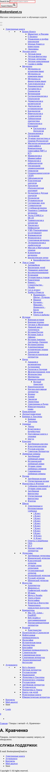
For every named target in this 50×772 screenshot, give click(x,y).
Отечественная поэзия (38, 481)
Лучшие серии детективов (35, 566)
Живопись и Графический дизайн (38, 589)
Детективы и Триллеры (33, 677)
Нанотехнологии (36, 387)
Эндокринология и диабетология (37, 243)
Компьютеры (28, 610)
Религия (26, 627)
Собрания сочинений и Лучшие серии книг (39, 487)
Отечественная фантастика (35, 497)
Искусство (27, 583)
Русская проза (28, 682)
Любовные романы (31, 454)
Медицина (27, 66)
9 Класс (37, 533)
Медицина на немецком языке (35, 75)
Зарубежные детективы (39, 555)
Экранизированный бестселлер (31, 661)
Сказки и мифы (35, 64)
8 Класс (37, 531)
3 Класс (37, 518)
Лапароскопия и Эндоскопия (35, 134)
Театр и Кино (34, 598)
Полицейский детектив (39, 575)
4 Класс (37, 521)
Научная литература (31, 670)
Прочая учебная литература (35, 549)
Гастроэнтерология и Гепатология (38, 97)
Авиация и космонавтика (34, 363)
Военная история (36, 319)
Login (8, 709)
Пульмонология (35, 200)
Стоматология (34, 205)
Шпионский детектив (38, 580)
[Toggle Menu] (1, 25)
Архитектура (34, 585)
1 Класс (37, 513)
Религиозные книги (31, 694)
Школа (25, 503)
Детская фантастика (37, 56)
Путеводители (29, 687)
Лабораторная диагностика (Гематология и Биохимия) (35, 122)
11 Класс (37, 538)
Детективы (27, 553)
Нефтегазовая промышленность (30, 636)
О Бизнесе (33, 36)
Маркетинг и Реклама (38, 34)
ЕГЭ (30, 545)
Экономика (33, 49)
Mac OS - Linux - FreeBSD (35, 614)
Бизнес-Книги (29, 31)
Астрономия (34, 367)
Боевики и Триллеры (32, 416)
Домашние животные (38, 270)
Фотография (33, 600)
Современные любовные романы (37, 472)
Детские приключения (38, 61)
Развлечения (34, 280)
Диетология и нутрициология (35, 107)
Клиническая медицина (34, 253)
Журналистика (35, 374)
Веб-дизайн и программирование (37, 618)
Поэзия (25, 476)
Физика (31, 394)
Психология (33, 198)
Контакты (10, 699)
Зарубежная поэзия (37, 478)
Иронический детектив (39, 558)
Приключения (29, 411)
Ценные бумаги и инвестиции (36, 45)
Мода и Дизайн (35, 595)
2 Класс (37, 516)
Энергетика (33, 401)
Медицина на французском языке (37, 80)
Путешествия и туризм (38, 277)
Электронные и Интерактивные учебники (35, 508)
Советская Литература (38, 451)
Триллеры (32, 421)
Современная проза (31, 655)
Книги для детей (30, 692)
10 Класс (37, 536)
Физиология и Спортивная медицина (38, 238)
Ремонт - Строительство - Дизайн (35, 285)
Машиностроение (36, 379)
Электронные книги (15, 29)
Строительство (29, 652)
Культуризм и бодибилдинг (34, 430)
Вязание (37, 300)
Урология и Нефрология (33, 226)
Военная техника (36, 322)
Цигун (31, 439)
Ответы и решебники (38, 541)
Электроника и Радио (38, 404)
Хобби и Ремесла (36, 292)
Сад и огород (34, 290)
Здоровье (26, 424)
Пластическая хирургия (34, 181)
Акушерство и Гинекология (34, 89)
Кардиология (34, 111)
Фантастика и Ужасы (32, 690)
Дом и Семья (28, 262)
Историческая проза (31, 642)
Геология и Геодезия (37, 369)
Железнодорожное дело (39, 372)
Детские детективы (37, 59)
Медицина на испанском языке (36, 70)
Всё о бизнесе (28, 667)
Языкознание (28, 675)
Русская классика (36, 449)
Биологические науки (38, 257)
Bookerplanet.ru (11, 12)
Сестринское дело (36, 203)
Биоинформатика (41, 260)
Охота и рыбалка (41, 314)
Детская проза (34, 54)
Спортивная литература (33, 657)
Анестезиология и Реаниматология (36, 85)
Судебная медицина (37, 208)
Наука (25, 359)
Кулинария (33, 275)
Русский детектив (36, 578)
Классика (26, 441)
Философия (27, 640)
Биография (27, 647)
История (26, 317)
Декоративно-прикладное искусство (38, 606)
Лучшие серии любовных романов (37, 467)
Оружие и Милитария (38, 324)
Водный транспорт (38, 383)
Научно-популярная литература (37, 390)
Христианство (34, 630)
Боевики (32, 419)
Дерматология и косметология (35, 102)
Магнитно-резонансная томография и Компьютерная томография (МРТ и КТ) (39, 148)
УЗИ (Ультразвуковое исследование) (38, 231)
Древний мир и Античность (35, 328)
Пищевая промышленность (35, 650)
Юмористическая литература (36, 697)
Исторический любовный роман (36, 462)
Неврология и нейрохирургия (35, 162)
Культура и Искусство (38, 603)
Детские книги (29, 51)
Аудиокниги (11, 665)
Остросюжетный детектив (36, 571)
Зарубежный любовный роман (36, 457)
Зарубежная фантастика (33, 492)
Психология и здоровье (33, 680)
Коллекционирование (38, 272)
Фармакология (35, 235)
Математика (33, 377)
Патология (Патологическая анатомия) (36, 188)
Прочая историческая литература (38, 355)
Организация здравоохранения (36, 166)
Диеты (31, 426)
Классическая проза (37, 446)
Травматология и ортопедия (36, 221)
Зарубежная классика (38, 444)
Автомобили (34, 265)
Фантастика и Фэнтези (33, 483)
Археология (33, 352)
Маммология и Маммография (35, 157)
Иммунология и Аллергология (35, 114)
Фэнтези (32, 501)
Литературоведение (31, 414)
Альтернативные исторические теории (38, 348)
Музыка (31, 593)
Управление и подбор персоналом (38, 40)
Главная (4, 723)
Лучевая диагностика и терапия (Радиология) (39, 139)
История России (35, 332)
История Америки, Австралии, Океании (38, 340)
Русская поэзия (29, 672)
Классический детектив (34, 561)
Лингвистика (28, 645)
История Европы (36, 344)
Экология (32, 399)
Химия (31, 396)
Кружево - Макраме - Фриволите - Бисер (39, 306)
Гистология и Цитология (39, 129)
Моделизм (38, 312)
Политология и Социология (35, 632)
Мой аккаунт (12, 702)
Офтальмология (35, 178)
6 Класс (37, 526)
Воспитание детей (36, 267)
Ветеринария (34, 93)
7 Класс (37, 528)
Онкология (33, 170)
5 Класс (37, 523)
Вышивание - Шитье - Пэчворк (41, 296)
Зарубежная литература (33, 685)
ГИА (30, 543)
